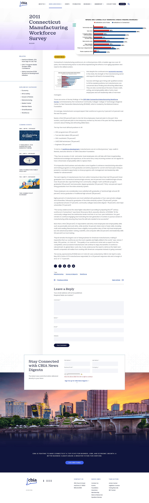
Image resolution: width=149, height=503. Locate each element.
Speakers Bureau (96, 497)
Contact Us (94, 483)
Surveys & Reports (72, 274)
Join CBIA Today (74, 462)
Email (56, 327)
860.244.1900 (78, 488)
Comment (57, 300)
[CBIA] (23, 4)
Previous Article (62, 280)
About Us (42, 4)
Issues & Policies (27, 97)
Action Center (113, 483)
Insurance (87, 4)
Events (67, 4)
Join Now (122, 4)
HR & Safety (26, 94)
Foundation (77, 4)
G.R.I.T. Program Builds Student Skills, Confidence (29, 66)
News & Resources (55, 4)
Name (56, 318)
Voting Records (113, 488)
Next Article (116, 280)
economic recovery (116, 72)
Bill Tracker (112, 490)
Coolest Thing (111, 4)
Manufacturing (58, 274)
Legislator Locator (114, 485)
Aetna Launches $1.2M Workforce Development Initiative (30, 73)
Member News (27, 106)
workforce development (71, 149)
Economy (25, 90)
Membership (98, 4)
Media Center (26, 103)
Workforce (83, 274)
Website (56, 336)
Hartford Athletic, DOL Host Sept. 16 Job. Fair (29, 60)
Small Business (27, 110)
